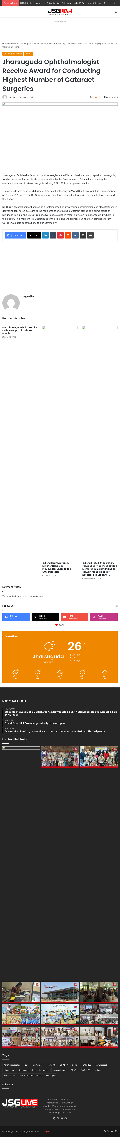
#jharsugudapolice (12, 1065)
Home (7, 43)
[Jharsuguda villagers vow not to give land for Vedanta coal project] (99, 992)
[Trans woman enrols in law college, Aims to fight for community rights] (21, 992)
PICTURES (85, 1070)
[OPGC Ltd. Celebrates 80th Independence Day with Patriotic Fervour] (21, 1014)
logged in (19, 596)
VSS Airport (51, 1075)
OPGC (73, 1070)
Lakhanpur (44, 1070)
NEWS (15, 43)
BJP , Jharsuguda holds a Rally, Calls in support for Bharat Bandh (19, 330)
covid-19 (51, 1065)
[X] (58, 1118)
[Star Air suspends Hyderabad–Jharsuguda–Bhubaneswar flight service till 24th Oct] (60, 992)
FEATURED (86, 1065)
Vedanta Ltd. (9, 1075)
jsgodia (11, 97)
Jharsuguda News (29, 43)
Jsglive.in (47, 1131)
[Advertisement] (59, 31)
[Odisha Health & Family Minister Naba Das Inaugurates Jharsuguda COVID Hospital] (60, 443)
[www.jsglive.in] (60, 12)
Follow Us (8, 1084)
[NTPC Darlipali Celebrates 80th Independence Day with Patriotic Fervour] (60, 1014)
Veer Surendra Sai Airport (30, 1075)
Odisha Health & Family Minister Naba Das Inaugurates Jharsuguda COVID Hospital (56, 567)
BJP (26, 1065)
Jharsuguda (9, 1070)
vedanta (98, 1070)
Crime (74, 1065)
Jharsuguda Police (27, 1070)
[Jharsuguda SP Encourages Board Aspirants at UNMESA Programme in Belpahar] (21, 1037)
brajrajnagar (38, 1065)
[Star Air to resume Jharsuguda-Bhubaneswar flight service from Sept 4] (21, 863)
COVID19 (64, 1065)
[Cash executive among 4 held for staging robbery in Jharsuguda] (99, 757)
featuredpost (101, 1065)
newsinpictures (59, 1070)
